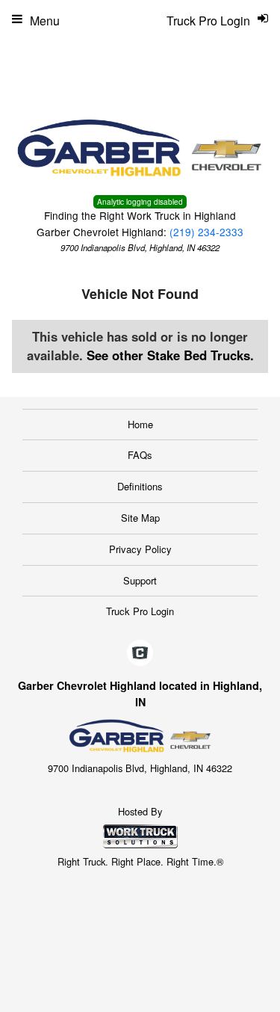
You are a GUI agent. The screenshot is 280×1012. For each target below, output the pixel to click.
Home (140, 424)
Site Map (140, 517)
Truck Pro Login (140, 611)
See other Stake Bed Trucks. (170, 355)
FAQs (140, 455)
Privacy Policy (140, 549)
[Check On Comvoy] (140, 654)
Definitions (140, 486)
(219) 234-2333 (206, 231)
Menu (45, 20)
